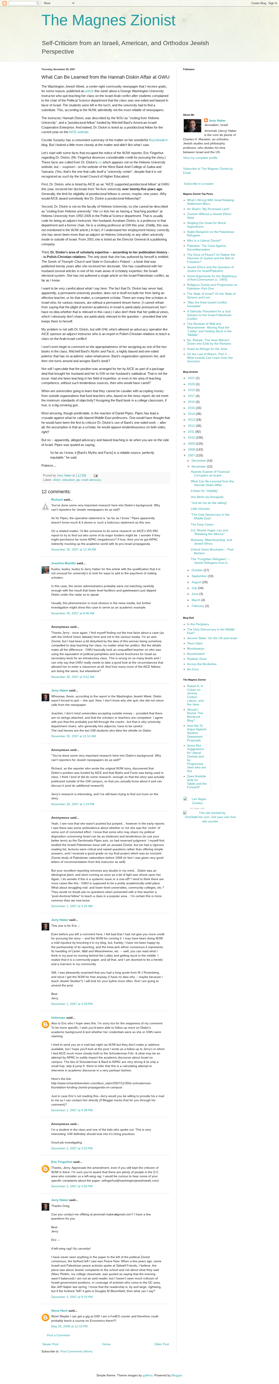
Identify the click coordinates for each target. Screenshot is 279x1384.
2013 (192, 419)
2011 (191, 431)
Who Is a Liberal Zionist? (204, 240)
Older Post (161, 1344)
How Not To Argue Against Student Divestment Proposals (196, 733)
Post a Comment (58, 1335)
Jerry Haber (59, 690)
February (198, 606)
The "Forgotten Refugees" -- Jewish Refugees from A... (210, 560)
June (195, 594)
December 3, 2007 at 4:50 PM (72, 1186)
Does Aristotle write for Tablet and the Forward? (197, 781)
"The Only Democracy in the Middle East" (210, 516)
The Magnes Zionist (108, 20)
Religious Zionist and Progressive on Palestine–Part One (212, 286)
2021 (192, 378)
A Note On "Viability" (204, 491)
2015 (192, 408)
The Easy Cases (202, 524)
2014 (192, 413)
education (68, 479)
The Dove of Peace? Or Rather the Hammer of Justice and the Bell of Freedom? (211, 258)
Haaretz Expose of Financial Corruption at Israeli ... (210, 473)
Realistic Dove (197, 659)
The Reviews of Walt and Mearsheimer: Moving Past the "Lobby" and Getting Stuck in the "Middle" (209, 329)
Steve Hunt (59, 1310)
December (199, 460)
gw (78, 479)
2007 (192, 455)
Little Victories (200, 508)
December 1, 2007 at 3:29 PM (72, 1004)
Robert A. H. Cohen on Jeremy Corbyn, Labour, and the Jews (195, 695)
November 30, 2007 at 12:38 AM (73, 549)
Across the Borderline (202, 664)
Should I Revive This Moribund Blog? (195, 715)
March (196, 600)
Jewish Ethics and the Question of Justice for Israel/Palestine (210, 269)
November (199, 466)
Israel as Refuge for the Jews (207, 349)
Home (106, 1344)
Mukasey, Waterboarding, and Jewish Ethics (211, 541)
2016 (192, 401)
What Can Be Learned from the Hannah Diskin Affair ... (212, 483)
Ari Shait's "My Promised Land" (208, 209)
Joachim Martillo (63, 563)
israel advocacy (91, 479)
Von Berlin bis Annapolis (207, 497)
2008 (192, 449)
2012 (192, 425)
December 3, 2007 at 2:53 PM (72, 1148)
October (198, 570)
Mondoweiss (195, 648)
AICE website (78, 132)
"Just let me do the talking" (209, 503)
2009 (192, 443)
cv (100, 162)
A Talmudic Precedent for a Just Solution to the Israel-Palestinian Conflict (209, 315)
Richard (57, 499)
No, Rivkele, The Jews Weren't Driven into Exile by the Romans (209, 342)
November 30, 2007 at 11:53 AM (73, 736)
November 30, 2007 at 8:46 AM (72, 613)
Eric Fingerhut (61, 1162)
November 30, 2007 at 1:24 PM (72, 804)
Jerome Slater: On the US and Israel (212, 638)
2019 (192, 390)
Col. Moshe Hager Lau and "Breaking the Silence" (209, 532)
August (197, 582)
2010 (192, 437)
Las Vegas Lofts (197, 808)
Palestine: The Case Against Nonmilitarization (206, 247)
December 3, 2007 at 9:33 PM (72, 1297)
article (89, 91)
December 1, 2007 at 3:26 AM (72, 906)
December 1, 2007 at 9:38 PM (72, 1110)
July (195, 588)
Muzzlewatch (158, 140)
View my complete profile (200, 157)
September (200, 576)
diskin (57, 479)
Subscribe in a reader (199, 183)
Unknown (58, 1017)
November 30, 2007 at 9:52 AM (72, 677)
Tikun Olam (195, 643)
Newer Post (50, 1344)
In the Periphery (198, 624)
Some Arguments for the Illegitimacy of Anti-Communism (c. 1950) (212, 277)
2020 (192, 384)
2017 (192, 396)
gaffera (148, 1375)
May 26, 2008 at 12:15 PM (69, 1326)
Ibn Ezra (193, 669)
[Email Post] (95, 475)
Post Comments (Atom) (76, 1351)
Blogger (177, 1375)
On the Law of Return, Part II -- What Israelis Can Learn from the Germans (210, 357)
